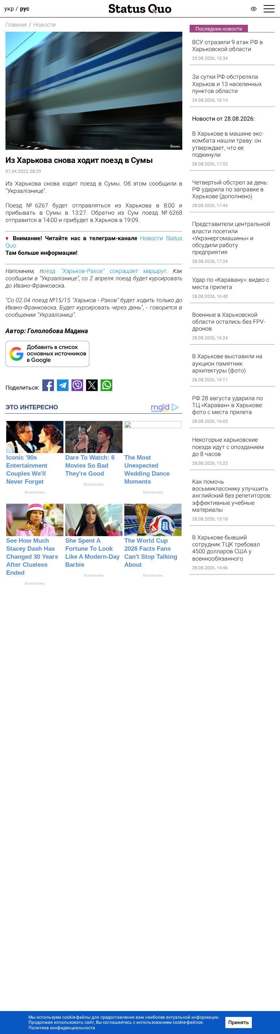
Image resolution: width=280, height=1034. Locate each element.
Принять (238, 1022)
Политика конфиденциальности (61, 1027)
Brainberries (35, 492)
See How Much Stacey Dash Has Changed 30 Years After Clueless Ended (32, 556)
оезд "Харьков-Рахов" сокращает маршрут (104, 271)
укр (9, 8)
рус (24, 8)
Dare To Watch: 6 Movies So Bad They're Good (89, 465)
